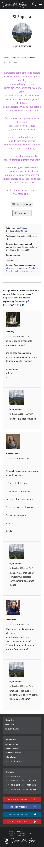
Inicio (5, 58)
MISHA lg (10, 331)
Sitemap (11, 831)
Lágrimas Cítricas (19, 228)
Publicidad (22, 835)
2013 (29, 785)
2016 (13, 785)
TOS (30, 833)
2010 (13, 789)
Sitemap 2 (20, 831)
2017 (7, 785)
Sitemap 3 (12, 833)
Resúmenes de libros (13, 752)
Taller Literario (11, 757)
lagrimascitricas (17, 58)
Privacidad (22, 833)
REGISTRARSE (13, 729)
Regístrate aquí (10, 297)
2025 (13, 776)
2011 (7, 789)
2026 (7, 776)
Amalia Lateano (13, 453)
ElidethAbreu (11, 620)
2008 (24, 789)
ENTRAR (10, 724)
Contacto (12, 835)
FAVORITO (23, 213)
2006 (34, 789)
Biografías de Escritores (14, 761)
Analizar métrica (12, 744)
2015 (18, 785)
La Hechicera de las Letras (22, 271)
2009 (18, 789)
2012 (34, 785)
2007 (29, 789)
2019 (29, 781)
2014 (24, 785)
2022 (13, 781)
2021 (18, 781)
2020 (24, 781)
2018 (34, 781)
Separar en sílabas (12, 748)
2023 (7, 781)
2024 (18, 776)
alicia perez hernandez (15, 268)
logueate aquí (22, 301)
